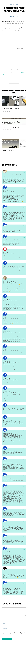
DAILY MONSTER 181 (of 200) (11, 127)
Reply (24, 172)
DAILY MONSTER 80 (8, 150)
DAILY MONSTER (14, 84)
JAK (4, 451)
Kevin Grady (6, 228)
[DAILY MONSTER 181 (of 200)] (14, 121)
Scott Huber (6, 378)
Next (17, 16)
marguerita (6, 391)
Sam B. (5, 266)
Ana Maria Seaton (8, 281)
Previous (12, 16)
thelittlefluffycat (8, 572)
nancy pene (6, 331)
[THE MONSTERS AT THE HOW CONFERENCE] (14, 101)
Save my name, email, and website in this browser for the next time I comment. (13, 634)
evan (4, 512)
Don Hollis (6, 299)
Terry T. (5, 252)
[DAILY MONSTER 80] (14, 143)
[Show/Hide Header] (2, 2)
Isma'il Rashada (8, 462)
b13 (4, 239)
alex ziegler (7, 551)
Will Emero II (7, 420)
